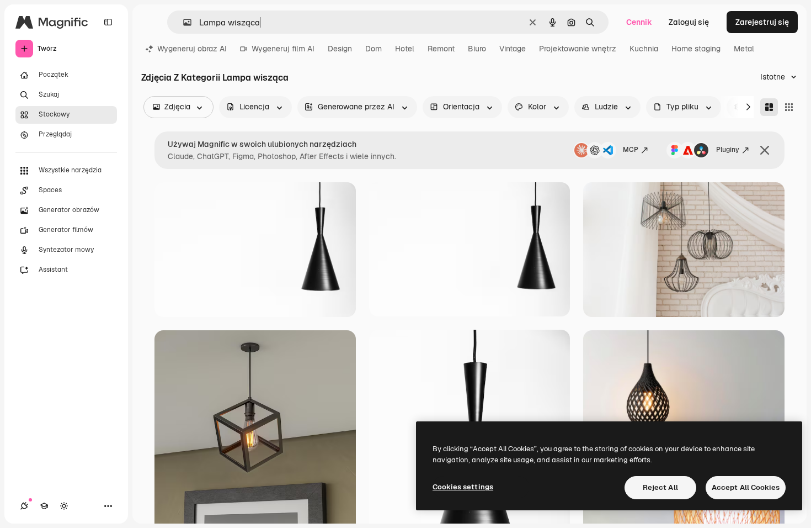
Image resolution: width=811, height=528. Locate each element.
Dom (373, 49)
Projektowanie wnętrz (577, 49)
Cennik (639, 22)
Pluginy (727, 149)
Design (340, 49)
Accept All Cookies (746, 487)
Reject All (660, 487)
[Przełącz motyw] (64, 506)
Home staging (696, 49)
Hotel (404, 49)
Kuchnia (643, 49)
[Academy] (44, 506)
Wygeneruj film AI (283, 49)
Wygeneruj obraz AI (192, 49)
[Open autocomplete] (183, 22)
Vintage (512, 49)
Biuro (477, 49)
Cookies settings (463, 487)
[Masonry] (769, 107)
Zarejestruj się (762, 22)
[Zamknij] (764, 150)
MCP (630, 149)
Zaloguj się (689, 22)
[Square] (789, 107)
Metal (744, 49)
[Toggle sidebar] (108, 22)
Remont (441, 49)
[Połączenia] (24, 506)
